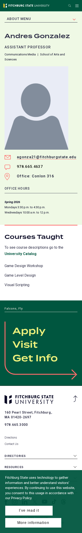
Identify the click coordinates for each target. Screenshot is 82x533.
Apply (29, 331)
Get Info (35, 358)
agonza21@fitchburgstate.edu (46, 157)
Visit (25, 345)
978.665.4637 (30, 166)
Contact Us (11, 444)
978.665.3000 (16, 424)
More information (33, 523)
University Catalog (20, 254)
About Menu (19, 19)
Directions (11, 437)
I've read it (29, 510)
